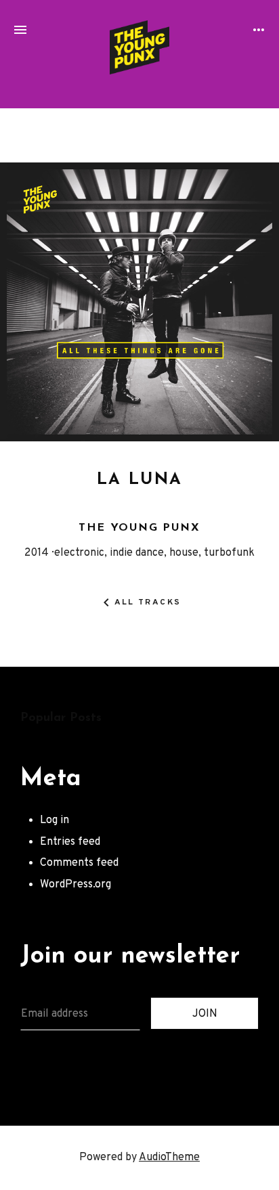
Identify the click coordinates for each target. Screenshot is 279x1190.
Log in (54, 820)
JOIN (204, 1014)
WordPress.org (75, 884)
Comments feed (79, 863)
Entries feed (70, 842)
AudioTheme (169, 1157)
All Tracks (147, 603)
